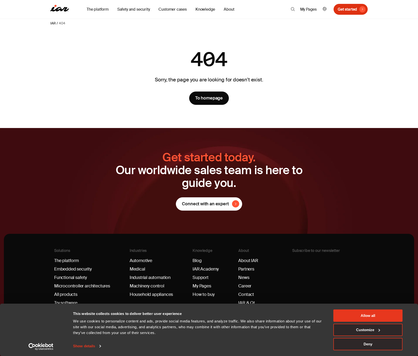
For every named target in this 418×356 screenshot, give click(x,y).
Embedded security (73, 269)
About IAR (248, 260)
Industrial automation (150, 277)
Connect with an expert (205, 204)
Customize (365, 330)
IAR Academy (206, 269)
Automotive (141, 260)
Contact (246, 294)
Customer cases (172, 9)
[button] (292, 9)
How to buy (203, 294)
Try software (65, 303)
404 (62, 23)
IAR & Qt (246, 303)
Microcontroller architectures (82, 286)
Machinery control (147, 286)
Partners (246, 269)
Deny (368, 344)
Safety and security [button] (133, 9)
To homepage (209, 98)
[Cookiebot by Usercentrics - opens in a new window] (41, 346)
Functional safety (70, 277)
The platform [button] (98, 9)
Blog (197, 260)
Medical (137, 269)
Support (201, 277)
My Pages (308, 9)
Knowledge (202, 250)
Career (244, 286)
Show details (84, 346)
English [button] (324, 9)
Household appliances (151, 294)
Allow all (368, 315)
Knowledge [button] (205, 9)
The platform (66, 260)
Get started (347, 9)
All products (65, 294)
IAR (53, 23)
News (243, 277)
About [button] (229, 9)
